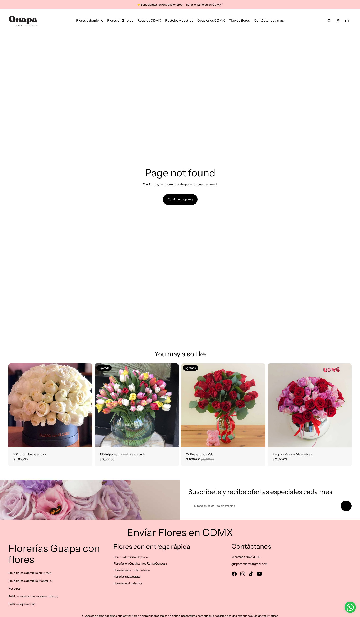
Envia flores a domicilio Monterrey (30, 581)
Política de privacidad (21, 604)
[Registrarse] (346, 506)
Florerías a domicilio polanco (131, 570)
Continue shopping (180, 199)
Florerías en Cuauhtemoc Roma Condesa (140, 563)
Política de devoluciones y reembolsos (33, 596)
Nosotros (14, 588)
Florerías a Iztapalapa (126, 576)
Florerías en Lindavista (127, 583)
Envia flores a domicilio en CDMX (30, 573)
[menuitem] (89, 20)
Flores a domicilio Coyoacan (131, 557)
